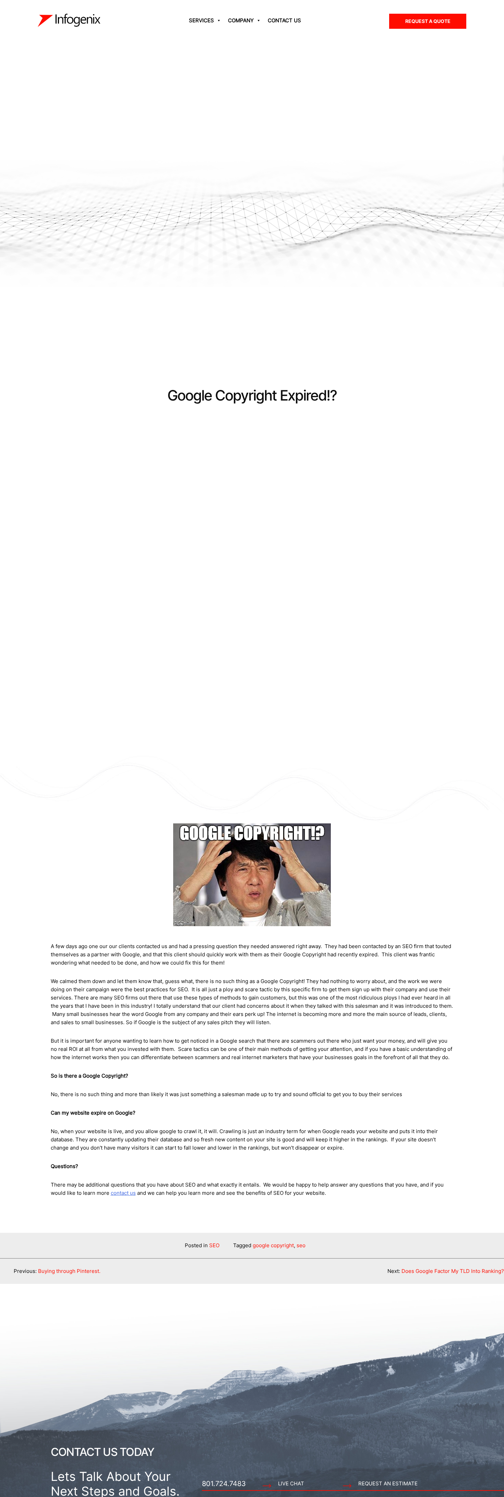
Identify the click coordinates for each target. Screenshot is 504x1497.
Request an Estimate (388, 1483)
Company (241, 20)
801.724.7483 (224, 1484)
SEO (214, 1245)
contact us (123, 1193)
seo (301, 1245)
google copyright (273, 1245)
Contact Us (284, 20)
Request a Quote (428, 21)
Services (201, 20)
